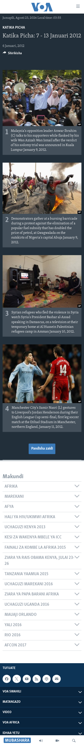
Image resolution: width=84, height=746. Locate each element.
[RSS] (37, 679)
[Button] (12, 54)
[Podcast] (46, 679)
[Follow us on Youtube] (27, 679)
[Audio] (40, 740)
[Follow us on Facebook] (7, 679)
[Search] (73, 740)
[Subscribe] (56, 679)
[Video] (57, 740)
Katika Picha (14, 28)
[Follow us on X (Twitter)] (16, 679)
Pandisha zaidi (42, 449)
